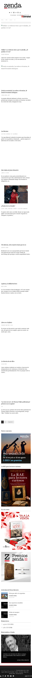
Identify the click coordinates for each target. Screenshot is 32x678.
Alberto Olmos (4, 247)
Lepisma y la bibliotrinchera (9, 284)
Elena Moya (4, 364)
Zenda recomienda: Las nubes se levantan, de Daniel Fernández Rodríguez (14, 91)
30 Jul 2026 (11, 607)
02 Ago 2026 (11, 597)
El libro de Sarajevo (14, 612)
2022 (6, 19)
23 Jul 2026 (11, 616)
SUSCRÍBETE (20, 15)
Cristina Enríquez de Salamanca (9, 134)
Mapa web (26, 672)
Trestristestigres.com (21, 670)
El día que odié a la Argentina (17, 593)
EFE (2, 406)
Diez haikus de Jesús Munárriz (9, 170)
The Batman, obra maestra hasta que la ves (13, 245)
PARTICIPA (26, 15)
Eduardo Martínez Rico (7, 325)
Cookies (16, 672)
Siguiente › (10, 422)
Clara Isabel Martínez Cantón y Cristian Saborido (14, 208)
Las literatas (4, 131)
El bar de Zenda (13, 595)
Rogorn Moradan (5, 54)
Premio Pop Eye (19, 673)
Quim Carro (4, 286)
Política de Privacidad (9, 672)
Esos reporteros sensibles (16, 603)
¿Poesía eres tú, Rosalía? (8, 206)
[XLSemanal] (26, 16)
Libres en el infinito (6, 322)
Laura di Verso (5, 173)
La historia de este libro (7, 361)
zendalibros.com (5, 95)
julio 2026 (6, 627)
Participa (21, 672)
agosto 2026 (6, 624)
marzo (11, 19)
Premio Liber (12, 673)
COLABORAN (13, 15)
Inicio (2, 19)
